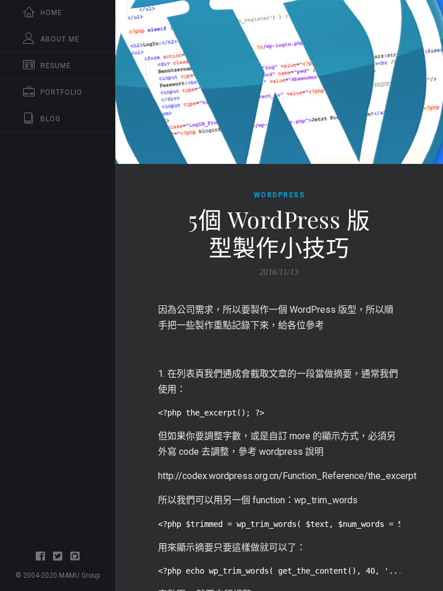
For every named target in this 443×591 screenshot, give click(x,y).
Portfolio (61, 92)
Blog (50, 119)
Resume (55, 66)
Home (51, 13)
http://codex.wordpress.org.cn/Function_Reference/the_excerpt (287, 475)
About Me (60, 39)
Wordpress (279, 195)
